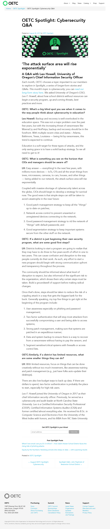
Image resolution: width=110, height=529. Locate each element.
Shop (95, 3)
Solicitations (69, 513)
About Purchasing (37, 511)
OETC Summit (53, 506)
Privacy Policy (87, 513)
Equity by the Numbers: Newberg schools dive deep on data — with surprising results (54, 450)
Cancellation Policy (54, 513)
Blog (74, 3)
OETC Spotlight (19, 9)
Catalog (86, 3)
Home (8, 9)
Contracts (34, 508)
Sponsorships (52, 508)
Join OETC (34, 513)
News (79, 3)
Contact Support (88, 506)
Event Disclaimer (53, 511)
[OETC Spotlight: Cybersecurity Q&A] (55, 48)
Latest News (69, 506)
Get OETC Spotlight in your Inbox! (55, 427)
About (66, 3)
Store (32, 506)
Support (101, 3)
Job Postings (69, 515)
